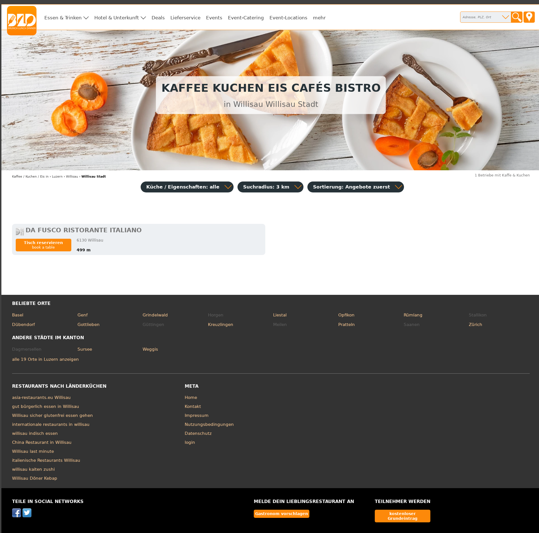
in (30, 176)
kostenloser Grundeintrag (402, 515)
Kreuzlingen (220, 324)
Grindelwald (155, 315)
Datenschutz (198, 433)
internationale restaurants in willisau (51, 424)
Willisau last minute (33, 451)
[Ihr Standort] (529, 17)
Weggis (150, 349)
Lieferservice (185, 17)
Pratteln (346, 324)
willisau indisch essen (35, 433)
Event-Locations (288, 17)
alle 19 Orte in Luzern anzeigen (45, 359)
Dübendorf (23, 324)
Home (191, 397)
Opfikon (346, 315)
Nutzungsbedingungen (209, 424)
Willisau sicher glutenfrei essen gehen (52, 415)
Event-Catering (246, 17)
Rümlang (413, 315)
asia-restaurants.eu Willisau (41, 397)
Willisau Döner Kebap (34, 478)
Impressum (197, 415)
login (190, 442)
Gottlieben (88, 324)
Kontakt (193, 406)
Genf (82, 315)
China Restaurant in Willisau (42, 442)
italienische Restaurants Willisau (46, 460)
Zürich (475, 324)
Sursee (84, 349)
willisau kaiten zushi (33, 469)
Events (214, 17)
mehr (319, 17)
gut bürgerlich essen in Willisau (45, 406)
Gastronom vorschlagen (281, 513)
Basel (17, 315)
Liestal (280, 315)
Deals (158, 17)
